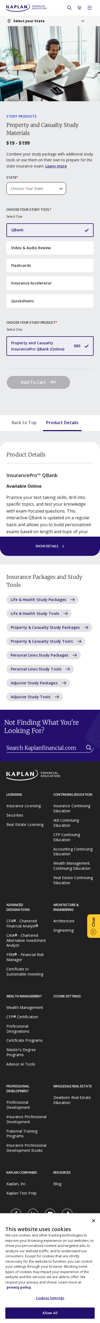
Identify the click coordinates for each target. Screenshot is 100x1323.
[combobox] (45, 21)
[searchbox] (50, 748)
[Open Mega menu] (90, 7)
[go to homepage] (50, 776)
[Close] (93, 1221)
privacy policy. (19, 1287)
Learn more (56, 166)
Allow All (50, 1312)
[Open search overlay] (69, 7)
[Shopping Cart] (79, 7)
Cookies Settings (50, 1297)
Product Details (62, 423)
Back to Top (24, 423)
